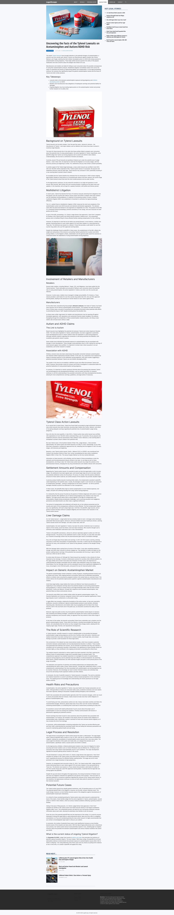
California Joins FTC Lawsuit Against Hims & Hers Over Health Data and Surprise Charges (76, 859)
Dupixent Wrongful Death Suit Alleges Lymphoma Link (115, 16)
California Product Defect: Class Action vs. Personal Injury (75, 875)
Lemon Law (112, 2)
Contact (120, 2)
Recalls (82, 2)
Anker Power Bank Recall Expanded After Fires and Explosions (116, 32)
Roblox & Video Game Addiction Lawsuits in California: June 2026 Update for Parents (117, 36)
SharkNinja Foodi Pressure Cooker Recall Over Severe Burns (117, 27)
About (75, 2)
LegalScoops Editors (68, 50)
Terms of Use (77, 898)
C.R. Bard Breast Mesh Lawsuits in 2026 (116, 13)
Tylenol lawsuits (56, 55)
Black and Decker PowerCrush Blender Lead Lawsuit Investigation (73, 867)
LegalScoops (51, 2)
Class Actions (103, 2)
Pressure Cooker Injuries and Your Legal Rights (116, 23)
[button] (126, 2)
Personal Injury (91, 2)
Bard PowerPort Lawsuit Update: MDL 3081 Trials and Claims (117, 40)
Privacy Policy (77, 897)
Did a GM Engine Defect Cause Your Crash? (116, 20)
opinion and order (77, 837)
